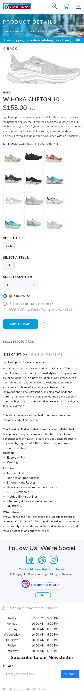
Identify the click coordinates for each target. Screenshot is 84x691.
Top (43, 595)
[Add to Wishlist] (44, 324)
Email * (8, 666)
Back (11, 48)
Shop (7, 31)
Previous (9, 68)
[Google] (42, 560)
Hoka (20, 31)
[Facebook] (30, 560)
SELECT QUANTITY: (17, 277)
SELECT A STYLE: (16, 257)
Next (75, 68)
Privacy (33, 569)
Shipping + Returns (53, 569)
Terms (23, 569)
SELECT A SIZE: (14, 238)
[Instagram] (54, 560)
